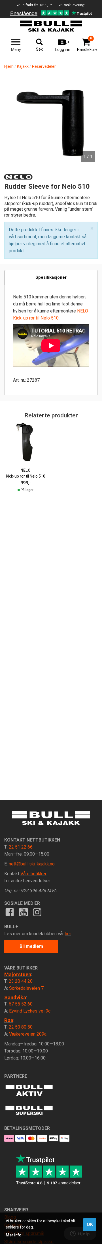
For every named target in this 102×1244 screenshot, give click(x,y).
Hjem (9, 66)
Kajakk (23, 66)
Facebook (9, 912)
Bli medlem (31, 946)
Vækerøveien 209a (27, 1034)
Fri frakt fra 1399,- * (36, 5)
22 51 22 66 (21, 847)
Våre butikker (33, 873)
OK (90, 1224)
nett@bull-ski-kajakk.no (32, 864)
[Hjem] (51, 26)
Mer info (14, 1235)
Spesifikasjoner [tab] (51, 277)
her (68, 933)
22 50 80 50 (21, 1027)
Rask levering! (74, 5)
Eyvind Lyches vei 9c (29, 1011)
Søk (39, 49)
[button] (92, 228)
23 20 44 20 (21, 981)
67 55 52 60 (21, 1004)
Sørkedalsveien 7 (26, 988)
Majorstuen (17, 974)
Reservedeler (44, 66)
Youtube (23, 912)
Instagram (37, 912)
